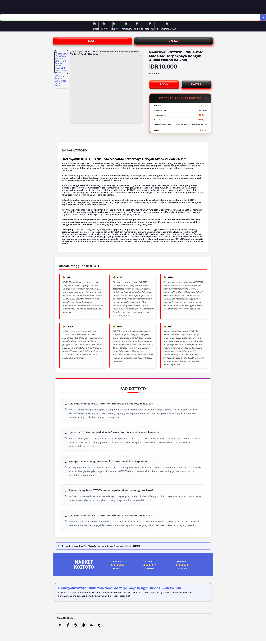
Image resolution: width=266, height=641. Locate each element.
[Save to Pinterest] (83, 625)
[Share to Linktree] (75, 625)
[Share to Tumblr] (99, 625)
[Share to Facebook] (68, 625)
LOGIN (92, 41)
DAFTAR (174, 41)
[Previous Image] (72, 87)
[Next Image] (140, 87)
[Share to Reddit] (91, 625)
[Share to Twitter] (60, 625)
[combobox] (130, 17)
